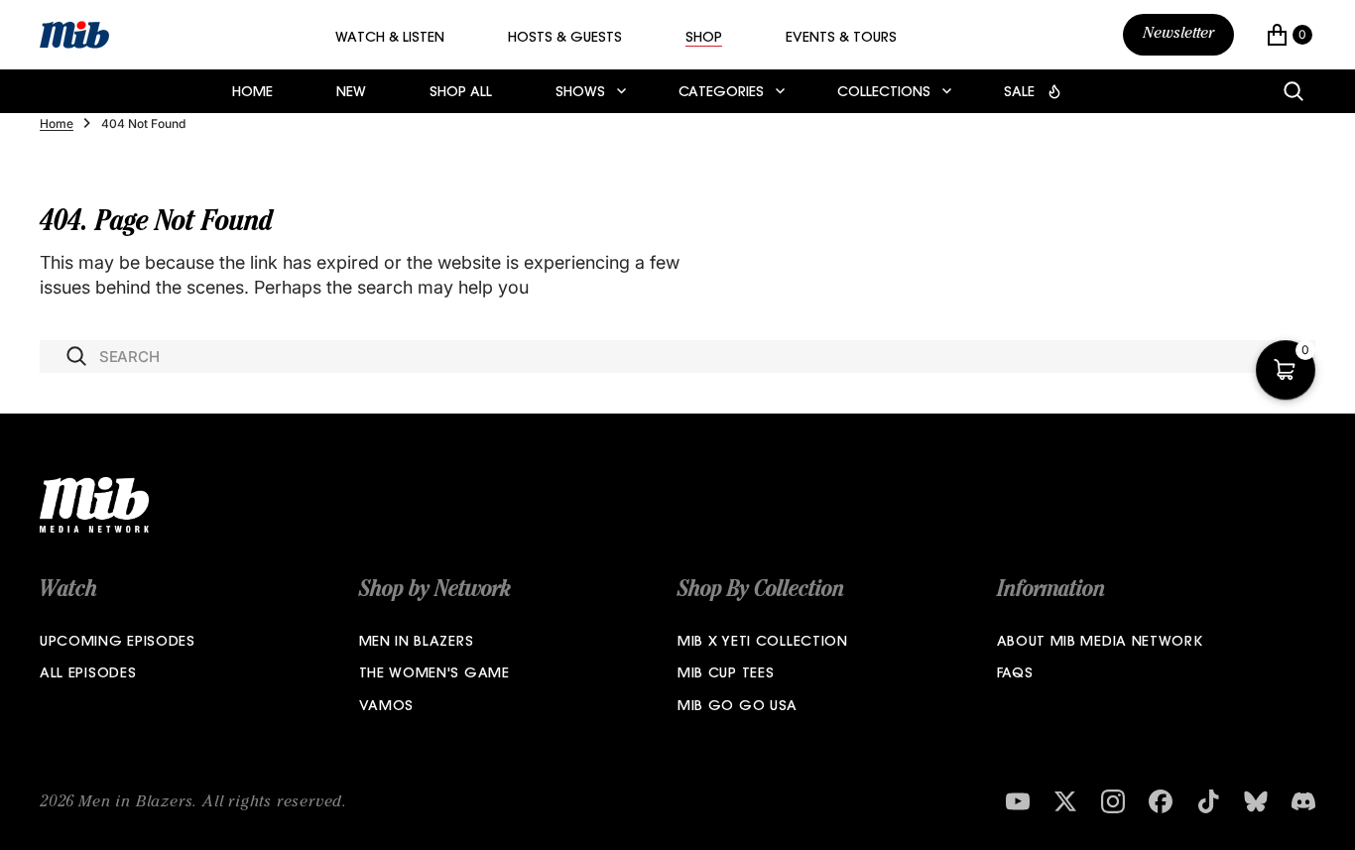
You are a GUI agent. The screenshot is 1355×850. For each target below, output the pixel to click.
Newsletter (1178, 35)
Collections (883, 93)
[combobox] (677, 356)
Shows (580, 93)
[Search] (1293, 91)
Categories (721, 93)
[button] (1289, 35)
